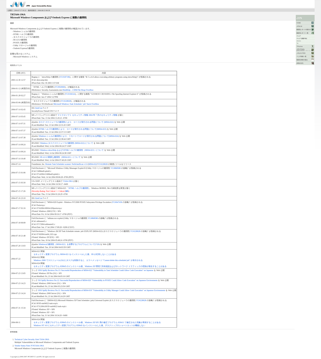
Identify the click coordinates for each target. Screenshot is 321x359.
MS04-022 (93, 164)
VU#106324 (70, 94)
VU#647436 (117, 202)
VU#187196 (65, 77)
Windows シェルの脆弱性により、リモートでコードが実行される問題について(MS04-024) (79, 136)
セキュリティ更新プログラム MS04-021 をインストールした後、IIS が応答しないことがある (75, 254)
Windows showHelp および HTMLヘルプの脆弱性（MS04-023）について (72, 150)
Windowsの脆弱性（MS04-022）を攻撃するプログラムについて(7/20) (69, 244)
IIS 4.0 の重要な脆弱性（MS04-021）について (60, 157)
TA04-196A (68, 181)
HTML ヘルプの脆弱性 (79, 188)
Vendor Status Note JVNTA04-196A (29, 346)
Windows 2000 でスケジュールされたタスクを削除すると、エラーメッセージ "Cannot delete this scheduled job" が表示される (88, 260)
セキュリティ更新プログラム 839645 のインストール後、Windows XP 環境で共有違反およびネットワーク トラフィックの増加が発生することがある (100, 266)
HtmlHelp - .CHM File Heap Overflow (78, 90)
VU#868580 (116, 168)
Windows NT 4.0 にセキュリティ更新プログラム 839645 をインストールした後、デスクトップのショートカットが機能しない (89, 325)
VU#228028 (66, 101)
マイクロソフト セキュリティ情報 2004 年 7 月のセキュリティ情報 (87, 115)
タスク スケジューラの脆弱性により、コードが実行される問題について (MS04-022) (76, 122)
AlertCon (38, 108)
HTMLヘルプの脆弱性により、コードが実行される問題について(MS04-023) (72, 129)
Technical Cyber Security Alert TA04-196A (32, 339)
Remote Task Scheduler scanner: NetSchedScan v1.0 (66, 164)
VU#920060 (60, 87)
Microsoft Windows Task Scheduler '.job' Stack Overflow (76, 104)
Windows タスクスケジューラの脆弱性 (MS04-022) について (66, 143)
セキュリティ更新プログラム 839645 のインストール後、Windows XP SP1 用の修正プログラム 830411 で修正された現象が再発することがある (97, 322)
